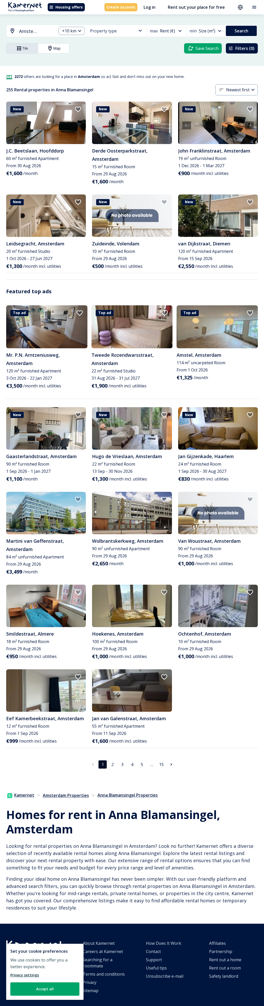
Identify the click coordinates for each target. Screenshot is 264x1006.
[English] (240, 7)
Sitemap (90, 990)
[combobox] (28, 31)
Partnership (220, 951)
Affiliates (217, 943)
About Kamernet (99, 943)
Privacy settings (24, 975)
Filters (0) (244, 48)
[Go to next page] (171, 764)
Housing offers (69, 7)
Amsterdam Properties (66, 795)
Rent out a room (225, 968)
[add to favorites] (78, 109)
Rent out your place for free (196, 7)
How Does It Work (163, 943)
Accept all (45, 988)
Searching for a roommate (97, 963)
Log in (149, 7)
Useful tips (156, 968)
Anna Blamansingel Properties (127, 795)
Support (154, 960)
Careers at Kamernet (103, 951)
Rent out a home (225, 960)
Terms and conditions (104, 974)
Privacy (89, 982)
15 (161, 764)
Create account (120, 7)
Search (241, 31)
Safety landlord (223, 976)
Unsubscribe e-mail (164, 976)
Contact (153, 951)
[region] (45, 972)
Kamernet (24, 795)
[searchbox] (35, 31)
